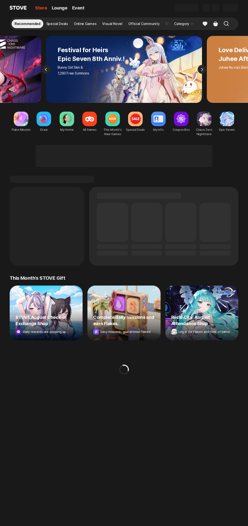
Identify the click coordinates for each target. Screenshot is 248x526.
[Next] (202, 69)
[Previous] (46, 69)
